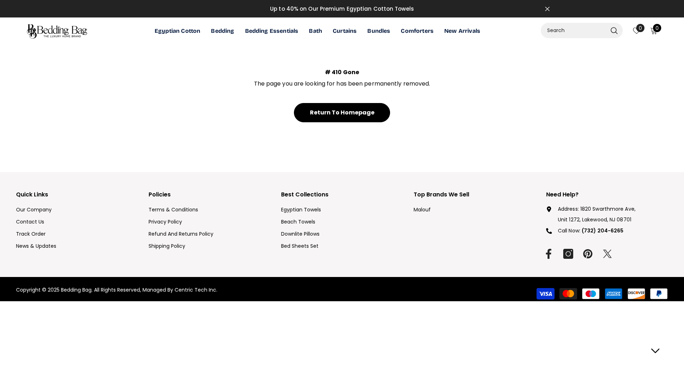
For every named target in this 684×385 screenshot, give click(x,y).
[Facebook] (549, 254)
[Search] (581, 30)
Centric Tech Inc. (195, 289)
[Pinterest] (588, 254)
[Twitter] (607, 254)
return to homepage (342, 112)
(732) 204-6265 (602, 230)
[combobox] (574, 30)
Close (547, 9)
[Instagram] (568, 254)
